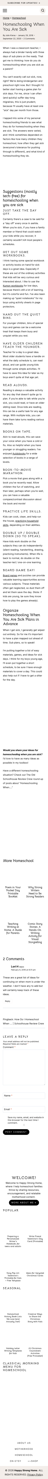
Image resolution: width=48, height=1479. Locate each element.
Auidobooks (19, 453)
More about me (22, 1202)
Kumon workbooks (13, 285)
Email (8, 1109)
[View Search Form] (43, 11)
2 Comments (29, 38)
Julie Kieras (10, 35)
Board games (10, 575)
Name (8, 1095)
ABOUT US (24, 1443)
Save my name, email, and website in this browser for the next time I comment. (26, 1120)
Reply (7, 1001)
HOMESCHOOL (24, 1455)
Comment (9, 1047)
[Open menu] (4, 10)
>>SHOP (33, 1461)
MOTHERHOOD (24, 1449)
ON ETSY (15, 1461)
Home (6, 17)
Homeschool (19, 17)
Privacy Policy (35, 1474)
